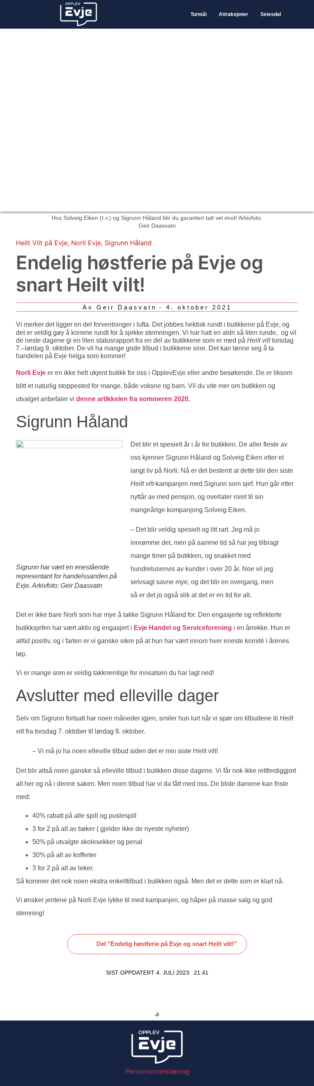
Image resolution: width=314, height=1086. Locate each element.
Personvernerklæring (157, 1071)
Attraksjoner (233, 14)
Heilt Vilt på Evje (41, 243)
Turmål (198, 14)
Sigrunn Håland (128, 243)
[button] (157, 944)
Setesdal (270, 14)
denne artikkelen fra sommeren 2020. (133, 398)
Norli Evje (86, 243)
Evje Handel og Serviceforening (183, 627)
